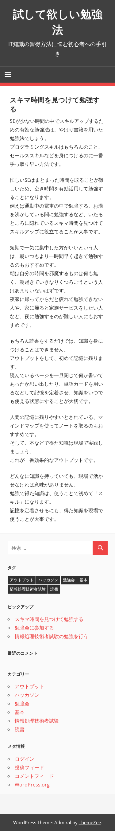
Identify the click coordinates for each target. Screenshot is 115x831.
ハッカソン (48, 580)
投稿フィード (29, 767)
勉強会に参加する (34, 627)
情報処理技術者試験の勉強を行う (51, 636)
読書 (54, 589)
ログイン (24, 758)
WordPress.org (32, 784)
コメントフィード (34, 776)
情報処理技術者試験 (28, 589)
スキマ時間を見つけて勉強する (49, 619)
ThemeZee (90, 822)
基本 (83, 580)
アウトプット (22, 580)
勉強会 (69, 580)
